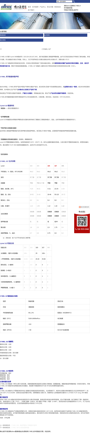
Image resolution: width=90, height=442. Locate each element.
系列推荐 (35, 7)
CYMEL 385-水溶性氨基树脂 (20, 427)
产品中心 (43, 7)
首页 (29, 7)
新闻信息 (57, 7)
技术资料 (47, 35)
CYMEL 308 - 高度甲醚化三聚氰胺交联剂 (24, 425)
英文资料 (3, 40)
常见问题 (50, 7)
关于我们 (31, 10)
